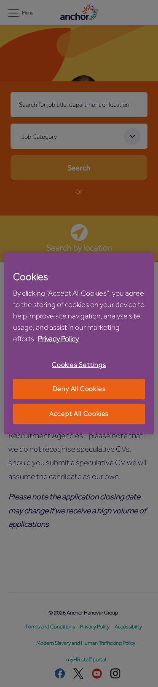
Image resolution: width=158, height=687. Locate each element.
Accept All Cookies (79, 414)
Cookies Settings (79, 365)
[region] (79, 344)
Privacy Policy (58, 338)
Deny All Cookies (79, 389)
